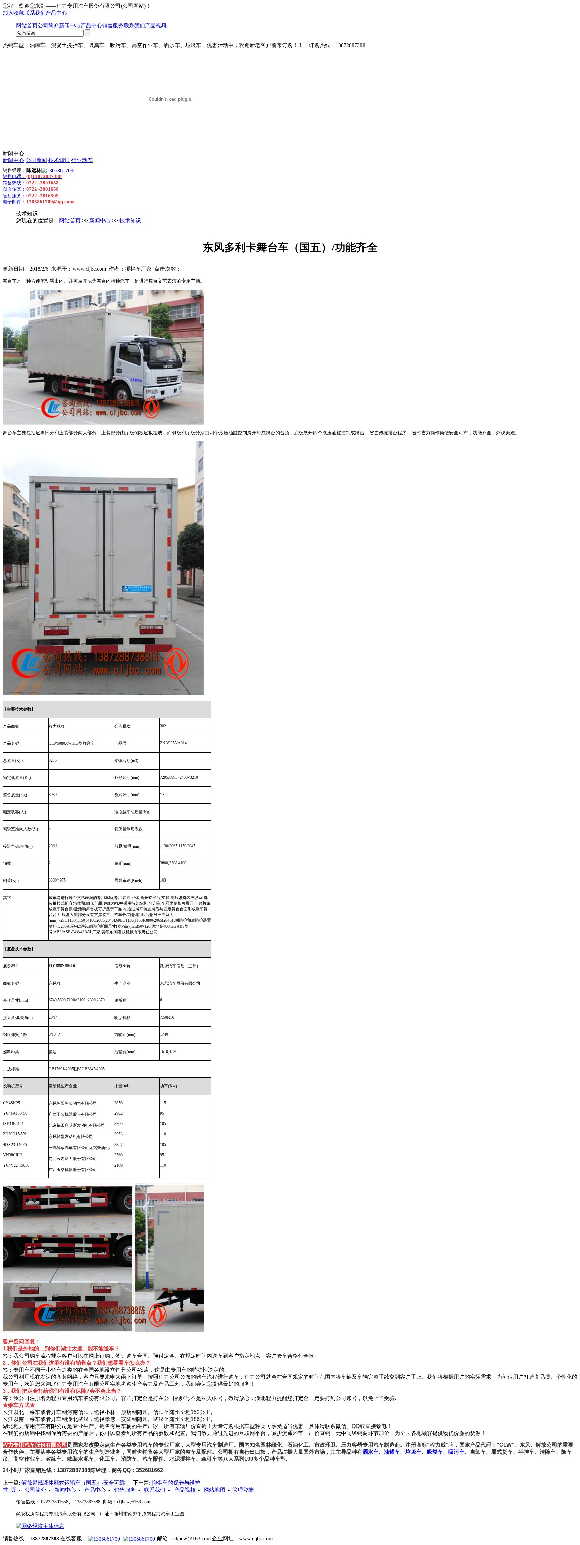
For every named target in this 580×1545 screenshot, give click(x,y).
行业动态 (82, 160)
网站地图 (214, 1490)
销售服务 (113, 25)
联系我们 (35, 13)
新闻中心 (70, 25)
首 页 (9, 1490)
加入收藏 (13, 13)
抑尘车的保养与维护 (176, 1483)
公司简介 (48, 25)
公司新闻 (36, 160)
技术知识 (59, 160)
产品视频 (155, 25)
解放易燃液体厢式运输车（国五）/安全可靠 (73, 1483)
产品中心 (56, 13)
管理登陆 (243, 1490)
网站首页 (27, 25)
